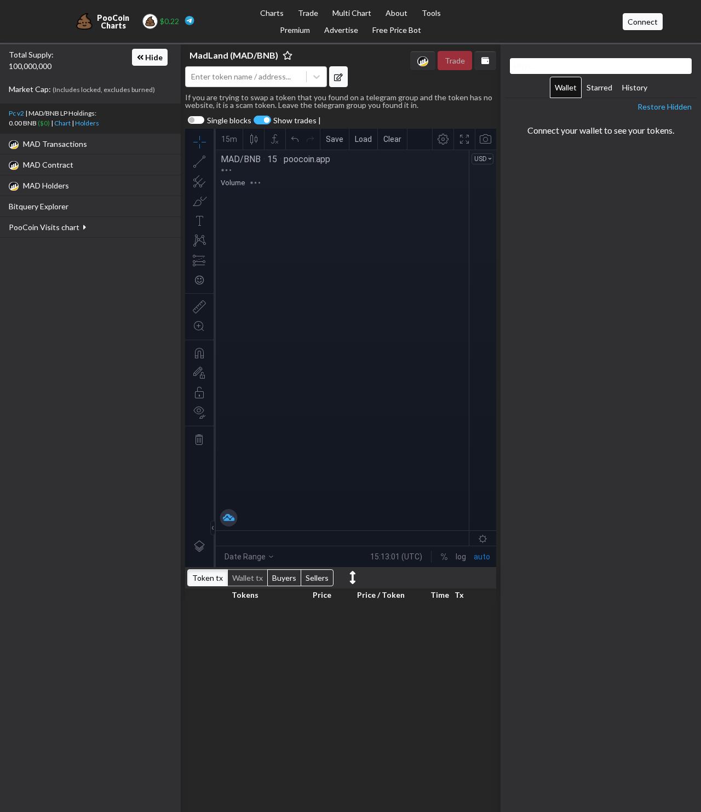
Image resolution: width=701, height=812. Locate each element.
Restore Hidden (664, 106)
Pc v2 (16, 113)
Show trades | (297, 120)
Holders (87, 123)
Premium (295, 30)
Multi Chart (351, 13)
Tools (431, 13)
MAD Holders (46, 185)
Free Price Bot (396, 30)
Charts (272, 13)
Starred (599, 87)
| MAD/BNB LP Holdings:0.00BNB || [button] (54, 118)
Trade (308, 13)
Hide (153, 57)
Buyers (284, 577)
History (634, 87)
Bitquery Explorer (38, 206)
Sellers (317, 577)
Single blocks (229, 120)
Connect (643, 21)
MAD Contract (48, 164)
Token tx (207, 577)
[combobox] (246, 77)
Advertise (341, 30)
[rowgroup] (340, 705)
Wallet (566, 87)
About (396, 13)
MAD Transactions (55, 143)
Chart (62, 123)
